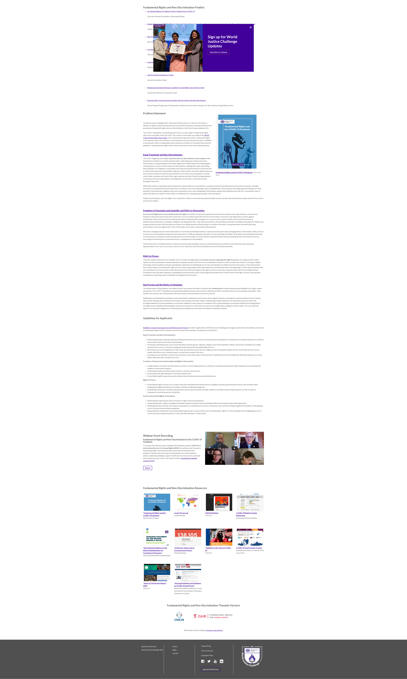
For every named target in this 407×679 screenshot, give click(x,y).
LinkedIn (222, 661)
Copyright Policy (207, 655)
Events (174, 646)
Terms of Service (207, 651)
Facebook (203, 661)
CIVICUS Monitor (212, 513)
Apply (174, 650)
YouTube (216, 661)
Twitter (209, 661)
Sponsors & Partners (148, 646)
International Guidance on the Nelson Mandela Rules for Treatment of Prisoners (155, 550)
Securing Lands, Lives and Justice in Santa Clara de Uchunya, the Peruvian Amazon (176, 100)
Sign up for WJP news (210, 669)
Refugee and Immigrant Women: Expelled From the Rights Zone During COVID (175, 88)
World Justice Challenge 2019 (152, 650)
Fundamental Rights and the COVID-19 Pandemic (234, 172)
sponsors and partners (214, 630)
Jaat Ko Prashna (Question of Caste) (160, 75)
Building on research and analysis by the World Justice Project (165, 328)
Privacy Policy (206, 646)
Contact (175, 653)
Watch (147, 468)
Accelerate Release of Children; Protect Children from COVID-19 (171, 11)
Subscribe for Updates (218, 52)
